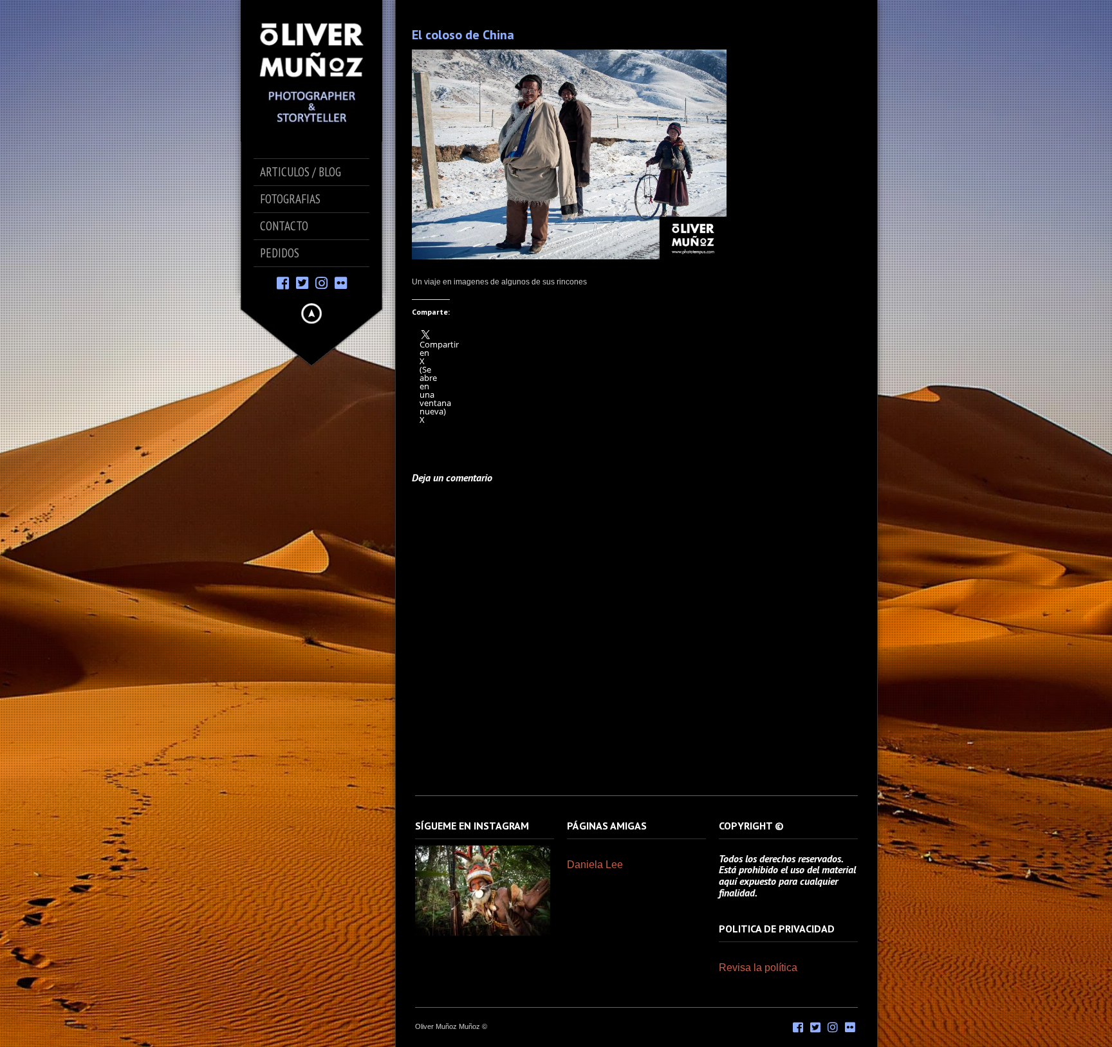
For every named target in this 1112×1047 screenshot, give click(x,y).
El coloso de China (463, 34)
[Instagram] (321, 282)
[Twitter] (302, 282)
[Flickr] (340, 282)
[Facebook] (283, 282)
